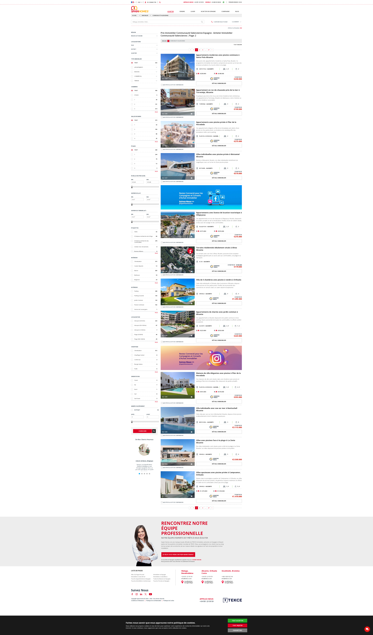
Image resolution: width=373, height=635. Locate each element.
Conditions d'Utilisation (137, 600)
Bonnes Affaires (145, 251)
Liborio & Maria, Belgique (144, 461)
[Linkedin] (141, 594)
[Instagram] (137, 594)
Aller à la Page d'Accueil (137, 574)
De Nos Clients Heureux (144, 439)
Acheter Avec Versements (145, 247)
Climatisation (145, 261)
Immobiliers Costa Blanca (160, 577)
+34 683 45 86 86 (213, 2)
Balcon (145, 270)
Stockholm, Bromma (231, 571)
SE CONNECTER (151, 2)
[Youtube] (150, 594)
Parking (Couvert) (145, 296)
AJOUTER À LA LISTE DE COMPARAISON (173, 85)
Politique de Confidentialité (153, 600)
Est (145, 385)
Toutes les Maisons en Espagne (161, 579)
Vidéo (145, 232)
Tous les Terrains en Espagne (161, 581)
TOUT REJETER (237, 625)
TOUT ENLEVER (238, 44)
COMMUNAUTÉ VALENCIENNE (160, 15)
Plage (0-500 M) (145, 334)
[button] (193, 67)
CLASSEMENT (235, 22)
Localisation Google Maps (188, 582)
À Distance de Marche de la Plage (145, 236)
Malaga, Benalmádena (187, 572)
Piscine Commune (145, 305)
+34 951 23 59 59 (193, 2)
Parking (145, 291)
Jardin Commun (145, 300)
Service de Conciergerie (145, 309)
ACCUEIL (134, 15)
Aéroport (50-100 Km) (145, 325)
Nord (145, 389)
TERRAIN (136, 81)
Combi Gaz (145, 359)
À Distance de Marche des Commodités (145, 241)
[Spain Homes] (139, 9)
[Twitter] (146, 594)
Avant (148, 414)
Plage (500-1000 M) (145, 339)
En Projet (146, 410)
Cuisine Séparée (145, 266)
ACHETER (170, 11)
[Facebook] (132, 594)
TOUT (145, 63)
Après (132, 414)
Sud (145, 394)
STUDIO (145, 95)
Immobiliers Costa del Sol (138, 577)
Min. (132, 179)
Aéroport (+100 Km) (145, 330)
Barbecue (145, 275)
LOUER (193, 11)
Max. (147, 179)
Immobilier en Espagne (159, 574)
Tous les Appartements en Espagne (141, 579)
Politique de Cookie (168, 600)
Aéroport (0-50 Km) (145, 321)
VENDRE (182, 11)
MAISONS (136, 72)
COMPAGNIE (225, 11)
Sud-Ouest (145, 398)
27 (208, 50)
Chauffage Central (145, 355)
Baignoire (145, 280)
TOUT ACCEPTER (237, 621)
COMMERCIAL (138, 76)
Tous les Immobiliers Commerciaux (141, 581)
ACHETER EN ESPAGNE (208, 11)
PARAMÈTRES (237, 630)
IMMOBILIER (145, 15)
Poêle (145, 369)
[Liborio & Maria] (144, 455)
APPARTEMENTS (138, 67)
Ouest (145, 380)
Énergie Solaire (145, 364)
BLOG (237, 11)
